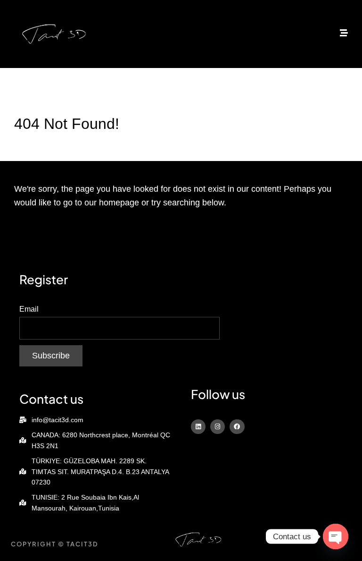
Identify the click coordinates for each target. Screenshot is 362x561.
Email (29, 309)
